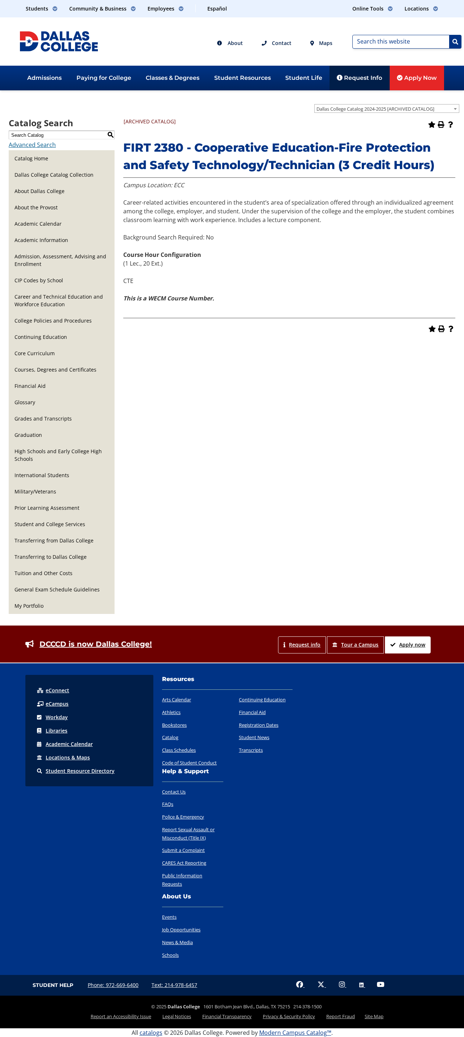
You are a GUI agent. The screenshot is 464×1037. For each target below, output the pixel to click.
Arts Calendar (176, 699)
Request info (304, 644)
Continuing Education (40, 336)
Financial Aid (30, 385)
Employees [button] (162, 8)
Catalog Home (31, 158)
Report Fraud (340, 1016)
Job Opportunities (181, 929)
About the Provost (36, 207)
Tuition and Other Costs (43, 573)
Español (217, 8)
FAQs (167, 804)
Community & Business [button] (98, 8)
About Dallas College (39, 191)
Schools (170, 955)
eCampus (57, 703)
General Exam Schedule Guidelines (57, 589)
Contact (280, 43)
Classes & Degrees (172, 77)
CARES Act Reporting (184, 863)
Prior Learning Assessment (46, 507)
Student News (254, 737)
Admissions (44, 77)
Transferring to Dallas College (50, 556)
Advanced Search (32, 145)
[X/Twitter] (322, 984)
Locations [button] (417, 8)
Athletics (171, 712)
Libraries (56, 730)
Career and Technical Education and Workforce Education (58, 300)
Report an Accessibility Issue (121, 1016)
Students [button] (38, 8)
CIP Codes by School (38, 280)
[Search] (455, 42)
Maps (325, 43)
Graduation (28, 434)
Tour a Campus (359, 644)
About (234, 43)
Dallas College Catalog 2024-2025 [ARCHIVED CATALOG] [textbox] (375, 109)
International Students (41, 475)
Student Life (303, 77)
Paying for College (103, 77)
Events (169, 917)
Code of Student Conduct (189, 762)
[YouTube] (380, 984)
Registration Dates (258, 725)
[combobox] (386, 108)
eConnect (57, 690)
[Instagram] (342, 984)
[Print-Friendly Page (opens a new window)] (441, 124)
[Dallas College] (59, 41)
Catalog (170, 737)
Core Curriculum (34, 353)
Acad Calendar (69, 744)
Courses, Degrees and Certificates (55, 369)
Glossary (24, 402)
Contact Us (174, 791)
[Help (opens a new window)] (451, 124)
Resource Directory (80, 770)
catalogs (151, 1033)
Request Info (362, 77)
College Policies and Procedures (53, 320)
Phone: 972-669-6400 (113, 984)
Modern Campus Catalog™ (295, 1033)
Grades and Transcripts (43, 418)
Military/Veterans (35, 491)
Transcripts (251, 750)
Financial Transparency (227, 1016)
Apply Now (420, 77)
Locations (68, 757)
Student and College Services (49, 524)
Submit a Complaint (183, 850)
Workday (57, 717)
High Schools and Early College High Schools (58, 455)
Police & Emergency (183, 816)
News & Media (177, 942)
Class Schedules (179, 750)
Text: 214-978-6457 (174, 984)
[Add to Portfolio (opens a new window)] (432, 124)
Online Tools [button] (368, 8)
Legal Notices (176, 1016)
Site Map (374, 1016)
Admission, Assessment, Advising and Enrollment (60, 260)
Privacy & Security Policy (289, 1016)
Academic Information (41, 240)
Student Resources (242, 77)
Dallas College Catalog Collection (54, 174)
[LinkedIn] (362, 984)
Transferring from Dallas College (54, 540)
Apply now (412, 644)
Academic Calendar (38, 223)
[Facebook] (300, 984)
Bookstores (174, 725)
